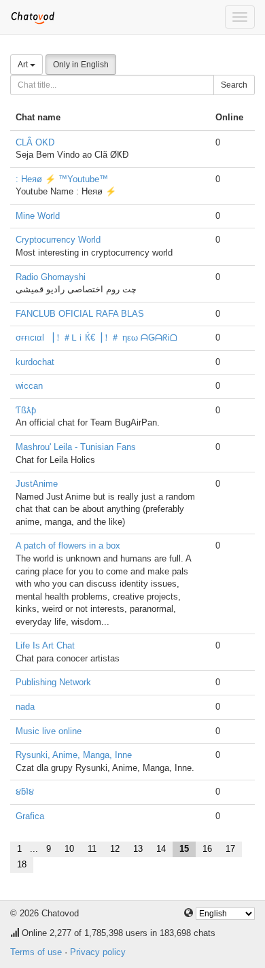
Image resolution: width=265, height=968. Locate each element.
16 (207, 849)
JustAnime (37, 484)
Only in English (81, 64)
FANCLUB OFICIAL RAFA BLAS (80, 314)
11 (92, 849)
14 (161, 849)
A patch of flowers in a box (68, 545)
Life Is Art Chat (45, 645)
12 (115, 849)
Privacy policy (98, 952)
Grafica (30, 816)
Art (24, 64)
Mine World (38, 216)
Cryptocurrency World (58, 240)
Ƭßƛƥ (26, 410)
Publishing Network (53, 682)
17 (230, 849)
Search (234, 85)
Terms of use (36, 952)
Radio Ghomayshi (51, 277)
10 (69, 849)
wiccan (29, 386)
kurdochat (35, 362)
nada (25, 707)
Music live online (49, 731)
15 (184, 849)
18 (21, 864)
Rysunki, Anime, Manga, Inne (74, 755)
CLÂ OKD (35, 142)
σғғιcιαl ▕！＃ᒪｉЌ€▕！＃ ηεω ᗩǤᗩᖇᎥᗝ (96, 337)
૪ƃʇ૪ (25, 791)
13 (138, 849)
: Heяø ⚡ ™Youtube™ (62, 179)
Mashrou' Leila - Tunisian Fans (76, 447)
